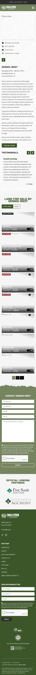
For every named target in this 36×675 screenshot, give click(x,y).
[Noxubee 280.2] (18, 343)
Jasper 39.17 (7, 307)
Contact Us (5, 558)
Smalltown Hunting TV (10, 576)
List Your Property (8, 555)
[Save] (33, 214)
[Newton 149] (18, 262)
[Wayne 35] (18, 222)
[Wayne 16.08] (18, 363)
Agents (4, 551)
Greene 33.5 (7, 287)
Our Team (4, 565)
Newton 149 (7, 267)
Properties (5, 547)
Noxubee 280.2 (8, 348)
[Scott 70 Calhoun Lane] (18, 242)
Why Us (4, 569)
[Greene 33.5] (18, 282)
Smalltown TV (18, 2)
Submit (18, 465)
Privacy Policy (23, 453)
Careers (11, 2)
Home (3, 561)
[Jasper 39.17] (18, 303)
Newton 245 (7, 327)
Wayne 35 (6, 226)
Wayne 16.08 (7, 368)
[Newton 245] (18, 323)
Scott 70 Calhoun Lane (12, 246)
